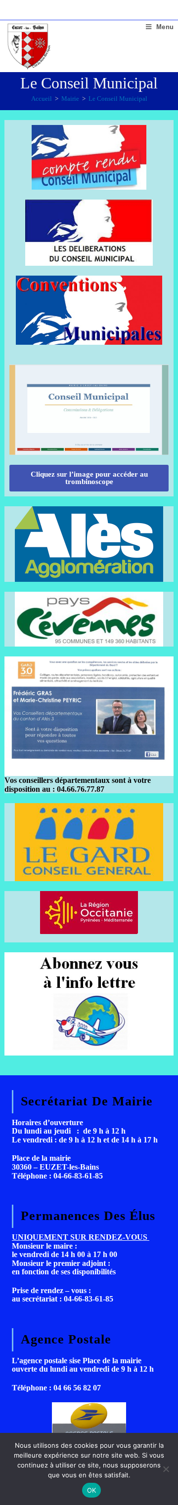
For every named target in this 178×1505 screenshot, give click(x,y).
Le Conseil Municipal (118, 98)
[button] (89, 478)
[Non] (166, 1469)
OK (91, 1490)
